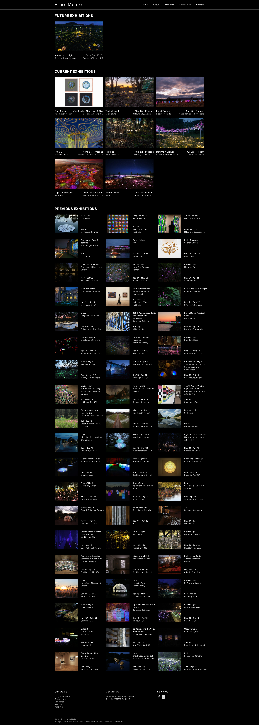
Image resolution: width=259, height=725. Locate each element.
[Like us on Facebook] (159, 697)
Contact (200, 5)
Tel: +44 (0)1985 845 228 (118, 699)
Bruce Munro (68, 4)
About (156, 5)
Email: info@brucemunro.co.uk (120, 696)
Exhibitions (185, 5)
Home (145, 5)
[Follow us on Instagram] (163, 697)
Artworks (169, 5)
